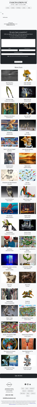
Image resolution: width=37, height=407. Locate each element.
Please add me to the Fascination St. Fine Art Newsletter (18, 56)
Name (10, 48)
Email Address (18, 52)
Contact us (33, 393)
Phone (27, 48)
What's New (23, 393)
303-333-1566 (12, 23)
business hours (28, 34)
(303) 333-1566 (9, 395)
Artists (27, 388)
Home (23, 388)
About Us (24, 390)
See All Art (18, 376)
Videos (28, 393)
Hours (28, 395)
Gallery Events (30, 390)
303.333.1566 (16, 34)
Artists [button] (7, 7)
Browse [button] (13, 7)
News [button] (29, 7)
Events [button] (24, 7)
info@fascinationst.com (10, 25)
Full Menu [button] (18, 7)
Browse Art (32, 388)
